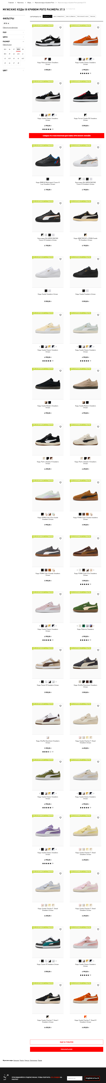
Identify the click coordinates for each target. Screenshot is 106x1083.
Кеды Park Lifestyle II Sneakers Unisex (48, 462)
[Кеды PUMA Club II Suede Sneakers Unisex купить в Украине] (85, 495)
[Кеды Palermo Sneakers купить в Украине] (85, 607)
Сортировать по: (36, 16)
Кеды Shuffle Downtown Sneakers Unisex (85, 686)
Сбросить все (7, 44)
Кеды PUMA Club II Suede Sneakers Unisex (85, 518)
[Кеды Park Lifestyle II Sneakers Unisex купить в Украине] (48, 439)
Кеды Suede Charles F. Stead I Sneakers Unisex (47, 1021)
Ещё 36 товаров (66, 1042)
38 (22, 49)
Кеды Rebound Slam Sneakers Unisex (47, 63)
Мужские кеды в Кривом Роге (44, 2)
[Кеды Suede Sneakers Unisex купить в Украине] (48, 272)
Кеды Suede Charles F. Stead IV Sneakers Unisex (85, 1021)
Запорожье (33, 1060)
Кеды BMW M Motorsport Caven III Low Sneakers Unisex (48, 183)
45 (5, 63)
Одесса (27, 1060)
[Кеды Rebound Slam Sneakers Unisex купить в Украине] (48, 40)
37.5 (18, 49)
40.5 (18, 54)
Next (94, 59)
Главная (11, 2)
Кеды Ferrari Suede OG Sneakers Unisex (85, 119)
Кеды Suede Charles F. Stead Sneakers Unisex (85, 742)
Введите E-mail (71, 1078)
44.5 (23, 58)
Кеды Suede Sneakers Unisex (48, 294)
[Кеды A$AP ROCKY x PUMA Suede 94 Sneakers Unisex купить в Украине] (85, 216)
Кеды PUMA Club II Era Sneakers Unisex (85, 574)
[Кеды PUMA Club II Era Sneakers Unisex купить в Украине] (85, 551)
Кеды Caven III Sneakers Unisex (48, 685)
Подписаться (92, 1078)
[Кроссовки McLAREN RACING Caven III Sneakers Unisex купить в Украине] (85, 160)
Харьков (16, 1060)
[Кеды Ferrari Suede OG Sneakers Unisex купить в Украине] (85, 96)
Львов (40, 1060)
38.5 (5, 54)
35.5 (5, 49)
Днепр (22, 1060)
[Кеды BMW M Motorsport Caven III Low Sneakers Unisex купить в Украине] (48, 160)
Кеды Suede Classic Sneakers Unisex (85, 63)
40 (13, 54)
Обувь (29, 2)
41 (22, 54)
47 (13, 63)
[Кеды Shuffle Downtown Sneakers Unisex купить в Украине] (85, 663)
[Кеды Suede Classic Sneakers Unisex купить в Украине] (85, 40)
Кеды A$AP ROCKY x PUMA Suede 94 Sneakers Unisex (85, 239)
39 (9, 54)
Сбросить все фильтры (10, 27)
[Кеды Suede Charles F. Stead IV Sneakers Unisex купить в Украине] (85, 998)
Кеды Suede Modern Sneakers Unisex (47, 406)
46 (9, 63)
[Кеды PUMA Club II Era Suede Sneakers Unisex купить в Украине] (48, 495)
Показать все (66, 1049)
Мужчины (20, 2)
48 (18, 63)
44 (18, 58)
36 (9, 49)
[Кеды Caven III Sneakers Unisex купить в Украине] (48, 663)
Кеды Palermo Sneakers (85, 629)
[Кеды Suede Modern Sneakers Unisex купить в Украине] (48, 383)
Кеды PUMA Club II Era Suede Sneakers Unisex (48, 518)
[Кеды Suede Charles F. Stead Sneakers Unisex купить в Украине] (85, 718)
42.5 (9, 58)
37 (13, 49)
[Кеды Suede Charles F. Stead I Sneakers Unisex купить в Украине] (48, 998)
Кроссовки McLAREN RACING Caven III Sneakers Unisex (85, 183)
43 (13, 58)
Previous (77, 59)
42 (5, 58)
